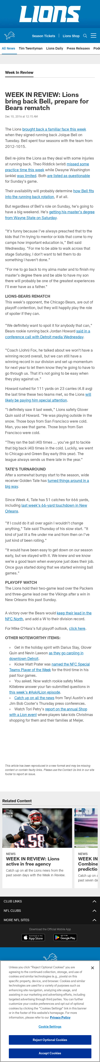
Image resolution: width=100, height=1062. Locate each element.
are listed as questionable (68, 175)
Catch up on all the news (34, 697)
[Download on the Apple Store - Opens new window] (33, 938)
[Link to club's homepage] (9, 33)
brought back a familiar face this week (54, 129)
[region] (50, 1011)
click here (77, 628)
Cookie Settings (50, 1026)
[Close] (92, 968)
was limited (26, 175)
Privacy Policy (60, 1017)
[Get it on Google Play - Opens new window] (65, 939)
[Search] (85, 35)
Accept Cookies (50, 1053)
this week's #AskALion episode (34, 692)
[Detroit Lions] (50, 959)
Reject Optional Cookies (50, 1040)
